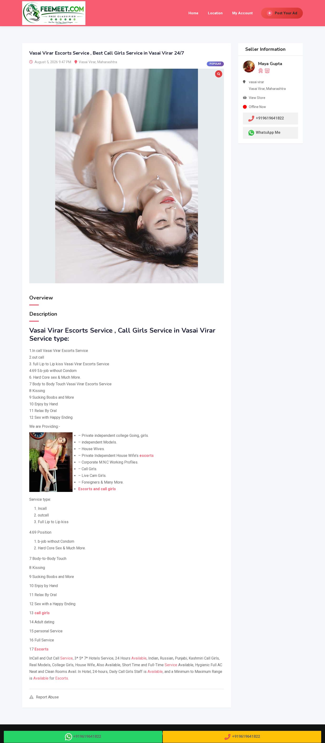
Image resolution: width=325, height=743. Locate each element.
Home (193, 13)
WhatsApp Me (268, 132)
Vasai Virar (87, 62)
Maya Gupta (270, 64)
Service (66, 658)
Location (215, 13)
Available (139, 658)
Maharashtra (107, 62)
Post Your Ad (286, 13)
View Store (257, 98)
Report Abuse (47, 697)
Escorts (61, 678)
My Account (242, 13)
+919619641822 (87, 736)
